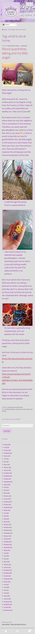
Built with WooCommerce (18, 624)
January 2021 (7, 567)
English (7, 24)
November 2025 (8, 453)
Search (17, 631)
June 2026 (6, 447)
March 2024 (7, 493)
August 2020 (7, 581)
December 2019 (8, 601)
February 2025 (7, 467)
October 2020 (7, 576)
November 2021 (8, 544)
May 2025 (6, 461)
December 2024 (8, 473)
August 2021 (7, 550)
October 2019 (7, 607)
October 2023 (7, 504)
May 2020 (6, 590)
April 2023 (6, 519)
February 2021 (7, 564)
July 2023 (6, 513)
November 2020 (8, 573)
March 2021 (7, 561)
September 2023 (8, 507)
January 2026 (7, 450)
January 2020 (7, 598)
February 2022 (7, 536)
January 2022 (7, 538)
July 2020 (6, 584)
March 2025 (7, 464)
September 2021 (8, 547)
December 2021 (8, 541)
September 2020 (8, 578)
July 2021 (6, 553)
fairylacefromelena (10, 409)
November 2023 (8, 501)
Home (5, 29)
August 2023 (7, 510)
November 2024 (8, 476)
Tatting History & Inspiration (15, 407)
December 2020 (8, 570)
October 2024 (7, 478)
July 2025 (6, 458)
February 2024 (7, 496)
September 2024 (8, 481)
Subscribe (7, 431)
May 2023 (6, 516)
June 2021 (6, 556)
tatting (24, 409)
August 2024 (7, 484)
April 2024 (6, 490)
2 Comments (23, 45)
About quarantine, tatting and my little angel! (15, 53)
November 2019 (8, 604)
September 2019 (8, 610)
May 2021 (6, 558)
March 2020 (7, 596)
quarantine (19, 409)
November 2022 (8, 530)
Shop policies (6, 624)
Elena (17, 45)
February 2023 (7, 524)
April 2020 (6, 593)
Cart (27, 629)
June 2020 (6, 587)
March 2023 (7, 521)
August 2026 (7, 444)
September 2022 (8, 533)
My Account (6, 631)
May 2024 (6, 487)
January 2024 (7, 498)
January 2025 (7, 470)
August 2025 (7, 456)
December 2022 (8, 527)
